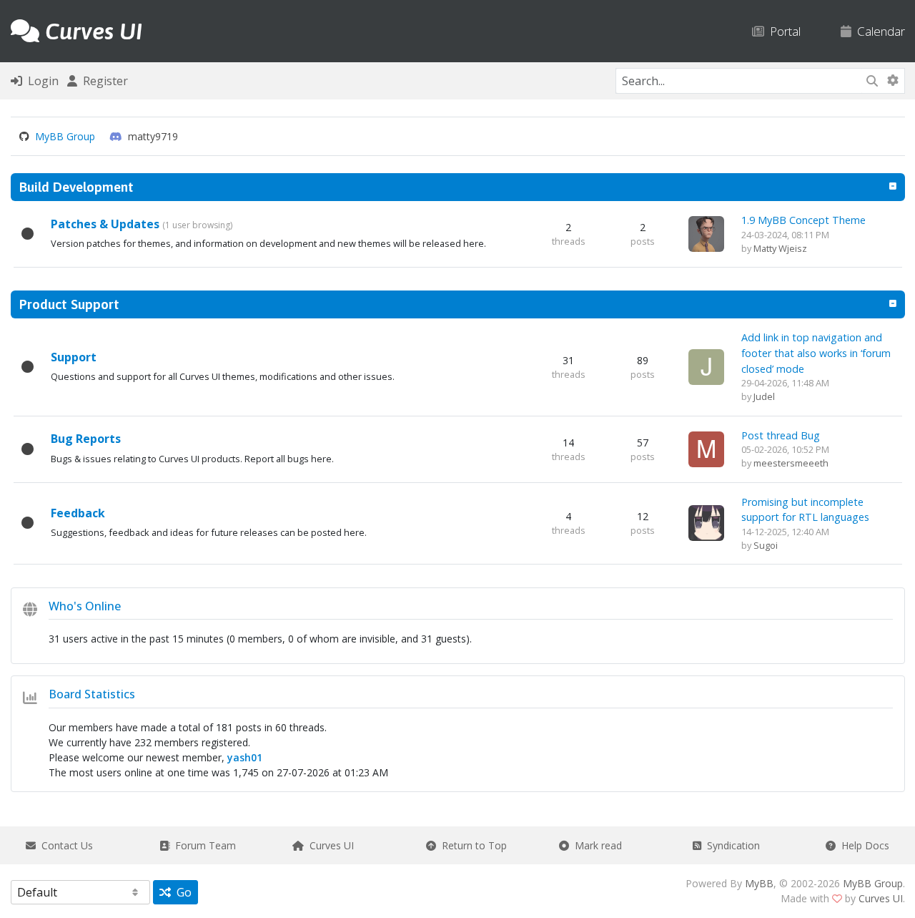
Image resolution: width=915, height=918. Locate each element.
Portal (782, 31)
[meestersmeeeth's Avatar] (706, 447)
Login (40, 81)
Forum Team (202, 845)
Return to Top (471, 845)
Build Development (76, 187)
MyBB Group (65, 136)
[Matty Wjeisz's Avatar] (706, 233)
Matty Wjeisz (780, 248)
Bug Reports (86, 438)
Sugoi (765, 545)
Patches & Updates (105, 224)
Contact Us (64, 845)
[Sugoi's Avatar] (706, 522)
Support (74, 357)
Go (181, 892)
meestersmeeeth (791, 462)
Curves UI (329, 845)
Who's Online (85, 606)
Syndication (730, 845)
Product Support (69, 304)
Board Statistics (92, 694)
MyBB (759, 883)
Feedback (78, 513)
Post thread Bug (780, 435)
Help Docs (862, 845)
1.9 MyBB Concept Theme (803, 220)
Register (102, 81)
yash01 (244, 757)
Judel (764, 396)
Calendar (878, 31)
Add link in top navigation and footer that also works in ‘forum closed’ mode (816, 353)
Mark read (595, 845)
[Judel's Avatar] (706, 366)
